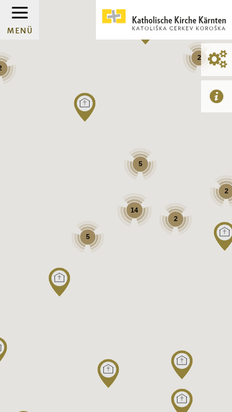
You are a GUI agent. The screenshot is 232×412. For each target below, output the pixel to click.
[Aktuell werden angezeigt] (216, 96)
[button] (181, 365)
